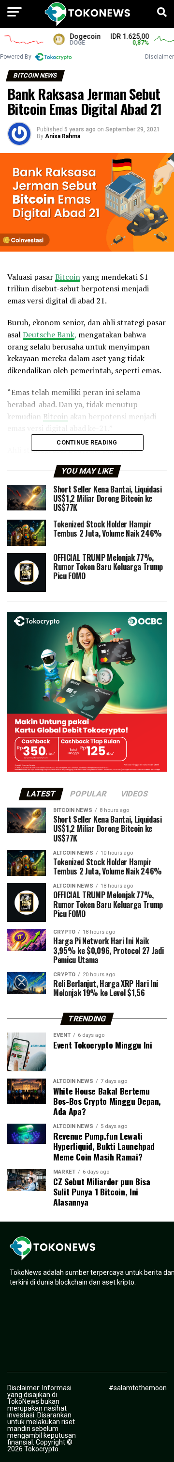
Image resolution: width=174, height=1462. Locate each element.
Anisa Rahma (62, 136)
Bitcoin (67, 276)
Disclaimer (159, 57)
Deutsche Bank (48, 334)
